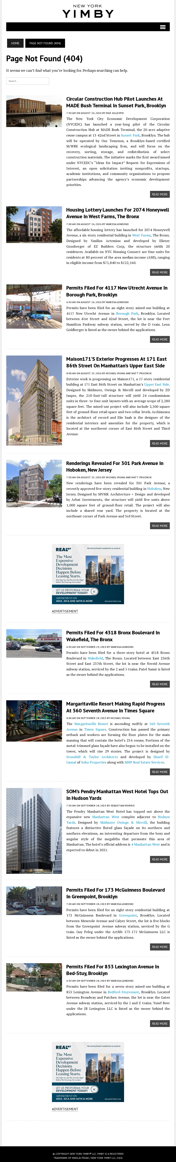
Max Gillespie (115, 113)
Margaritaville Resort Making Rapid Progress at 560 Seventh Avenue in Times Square (115, 707)
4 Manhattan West (145, 844)
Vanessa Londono (117, 224)
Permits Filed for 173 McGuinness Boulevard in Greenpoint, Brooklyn (115, 893)
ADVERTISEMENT (65, 611)
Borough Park (127, 313)
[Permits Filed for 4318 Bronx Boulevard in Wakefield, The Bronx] (34, 655)
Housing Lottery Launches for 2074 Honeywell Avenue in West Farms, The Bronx (117, 213)
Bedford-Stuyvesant (123, 992)
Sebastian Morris (123, 805)
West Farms (141, 235)
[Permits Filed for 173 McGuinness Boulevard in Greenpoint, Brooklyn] (34, 912)
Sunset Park (130, 135)
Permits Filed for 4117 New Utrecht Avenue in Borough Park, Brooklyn (116, 291)
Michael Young (120, 718)
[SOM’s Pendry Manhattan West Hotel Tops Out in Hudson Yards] (34, 871)
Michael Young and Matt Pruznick (129, 373)
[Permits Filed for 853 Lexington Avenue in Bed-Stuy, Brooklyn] (34, 988)
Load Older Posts (88, 1132)
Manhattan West (105, 816)
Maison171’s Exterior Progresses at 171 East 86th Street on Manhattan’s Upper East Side (116, 362)
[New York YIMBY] (88, 11)
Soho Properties (93, 762)
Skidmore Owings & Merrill (123, 822)
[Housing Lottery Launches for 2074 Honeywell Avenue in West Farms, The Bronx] (34, 240)
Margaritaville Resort (91, 723)
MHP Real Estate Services (144, 762)
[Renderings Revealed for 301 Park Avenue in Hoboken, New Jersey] (34, 504)
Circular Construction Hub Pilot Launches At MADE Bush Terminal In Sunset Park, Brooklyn (116, 102)
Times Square (95, 729)
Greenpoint (128, 915)
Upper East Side (156, 384)
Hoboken (154, 488)
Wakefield (95, 658)
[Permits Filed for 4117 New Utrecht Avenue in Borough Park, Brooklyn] (34, 326)
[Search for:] (27, 80)
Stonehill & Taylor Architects (92, 756)
